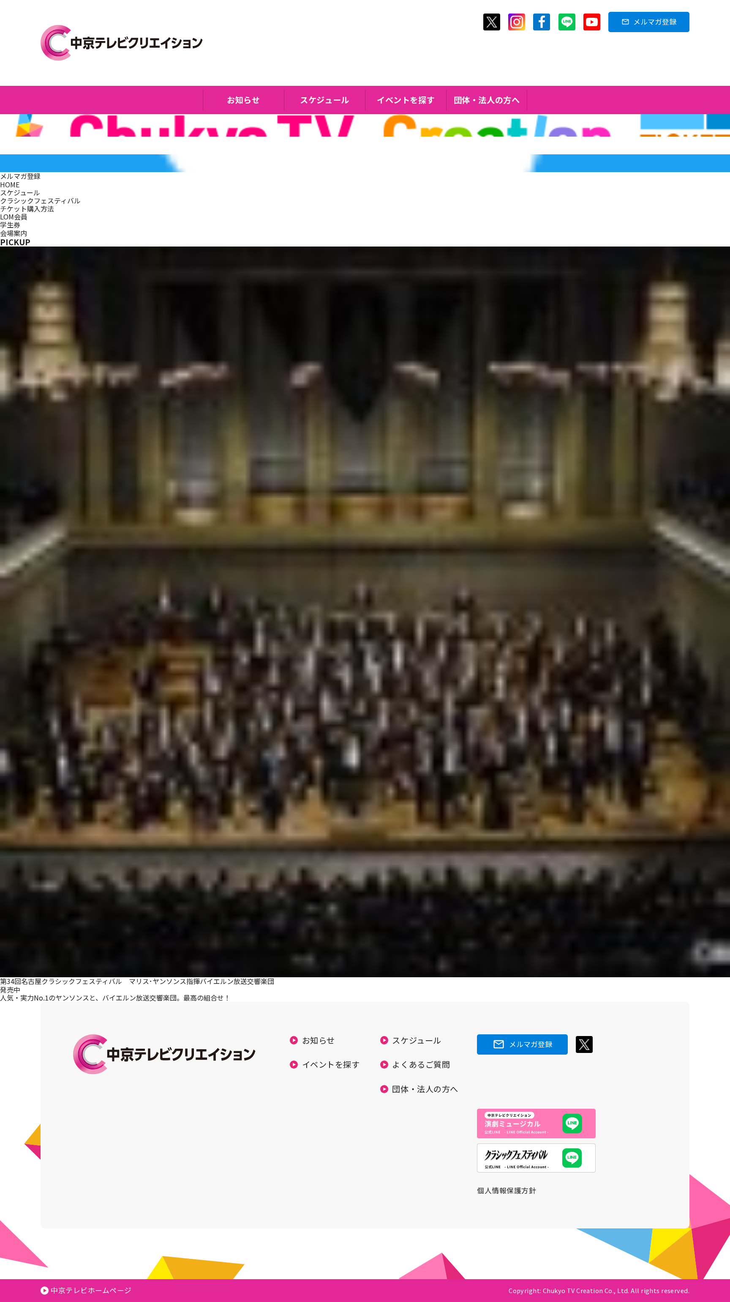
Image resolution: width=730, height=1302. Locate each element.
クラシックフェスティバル (40, 200)
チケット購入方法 (27, 208)
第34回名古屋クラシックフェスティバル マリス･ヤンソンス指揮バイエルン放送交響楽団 (137, 981)
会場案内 (13, 233)
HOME (9, 184)
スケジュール (324, 100)
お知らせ (243, 100)
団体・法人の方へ (487, 100)
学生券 (10, 224)
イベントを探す (406, 100)
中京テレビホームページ (91, 1290)
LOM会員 (13, 216)
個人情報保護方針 (506, 1190)
